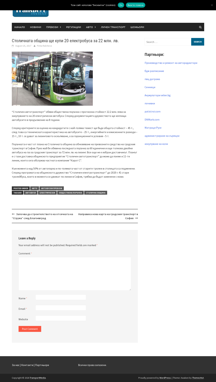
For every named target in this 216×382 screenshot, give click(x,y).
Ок (121, 5)
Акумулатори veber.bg (158, 95)
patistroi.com (152, 111)
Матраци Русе (153, 127)
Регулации (73, 27)
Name (23, 298)
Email (23, 308)
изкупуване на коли (156, 144)
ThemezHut (198, 377)
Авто (89, 27)
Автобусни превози (51, 188)
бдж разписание (154, 71)
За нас (15, 365)
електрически (47, 192)
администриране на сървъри (162, 135)
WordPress (165, 377)
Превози (52, 27)
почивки (150, 103)
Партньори (42, 365)
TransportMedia (38, 377)
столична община (95, 192)
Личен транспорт (113, 27)
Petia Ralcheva (44, 45)
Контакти (27, 365)
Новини (35, 27)
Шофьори (137, 27)
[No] (211, 5)
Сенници (150, 87)
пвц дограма (152, 79)
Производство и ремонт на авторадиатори (171, 62)
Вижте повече (136, 5)
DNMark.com (152, 119)
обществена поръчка (70, 192)
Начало (19, 27)
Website (23, 319)
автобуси (30, 192)
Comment (25, 253)
